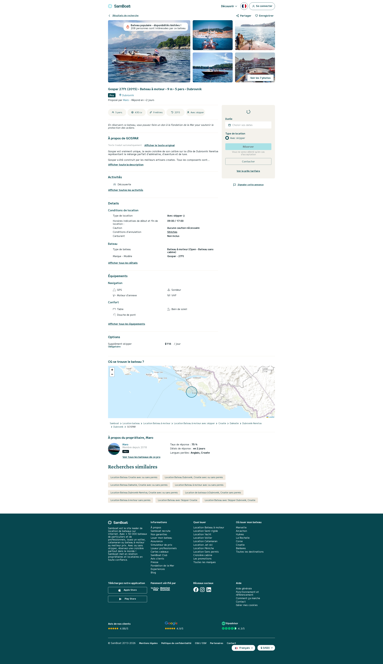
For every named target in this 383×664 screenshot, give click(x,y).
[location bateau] (119, 6)
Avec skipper (237, 138)
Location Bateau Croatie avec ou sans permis (134, 477)
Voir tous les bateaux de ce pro (141, 457)
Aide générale (244, 588)
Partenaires (216, 643)
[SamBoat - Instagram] (202, 589)
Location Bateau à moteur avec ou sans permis (199, 484)
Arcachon (241, 530)
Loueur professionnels (164, 548)
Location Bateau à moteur (208, 527)
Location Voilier (202, 537)
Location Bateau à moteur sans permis (131, 500)
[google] (171, 623)
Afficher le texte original (159, 145)
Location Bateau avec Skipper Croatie (177, 500)
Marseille (241, 527)
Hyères (240, 534)
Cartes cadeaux (160, 551)
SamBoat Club (159, 555)
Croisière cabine (202, 555)
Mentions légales (148, 643)
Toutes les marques (204, 562)
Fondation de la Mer (162, 565)
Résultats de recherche (125, 15)
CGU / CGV (200, 643)
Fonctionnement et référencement (247, 593)
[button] (112, 370)
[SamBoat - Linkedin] (208, 589)
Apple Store (130, 589)
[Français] (244, 6)
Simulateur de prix (161, 544)
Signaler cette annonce (250, 184)
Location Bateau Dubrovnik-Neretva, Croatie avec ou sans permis (144, 492)
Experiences (158, 569)
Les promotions (202, 558)
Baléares (241, 548)
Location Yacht (202, 534)
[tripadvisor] (230, 623)
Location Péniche (203, 548)
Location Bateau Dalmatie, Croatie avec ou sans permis (139, 484)
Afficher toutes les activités (125, 190)
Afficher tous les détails (123, 262)
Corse (239, 541)
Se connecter (263, 5)
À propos (156, 527)
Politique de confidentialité (176, 643)
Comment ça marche (248, 598)
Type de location (235, 133)
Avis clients (157, 558)
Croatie (240, 544)
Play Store (130, 598)
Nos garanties (159, 534)
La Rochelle (243, 537)
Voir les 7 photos (260, 78)
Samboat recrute (160, 530)
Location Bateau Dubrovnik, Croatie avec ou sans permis (194, 477)
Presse (154, 562)
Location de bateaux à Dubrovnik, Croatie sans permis (213, 492)
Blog (153, 572)
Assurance (157, 541)
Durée (228, 118)
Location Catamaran (205, 541)
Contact (241, 601)
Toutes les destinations (250, 551)
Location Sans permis (206, 551)
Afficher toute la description (125, 164)
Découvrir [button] (227, 6)
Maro (126, 100)
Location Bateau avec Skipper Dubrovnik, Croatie (230, 500)
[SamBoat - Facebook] (196, 589)
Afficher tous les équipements (126, 323)
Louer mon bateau (161, 537)
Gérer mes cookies (247, 605)
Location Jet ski (203, 544)
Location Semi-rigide (205, 530)
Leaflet (271, 417)
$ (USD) (265, 647)
